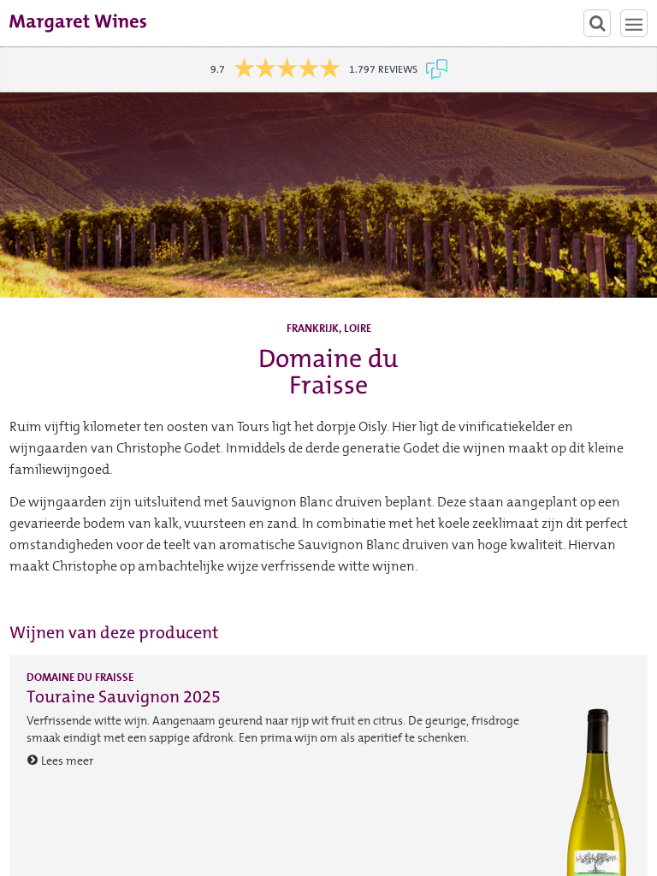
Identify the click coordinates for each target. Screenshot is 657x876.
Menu (634, 23)
